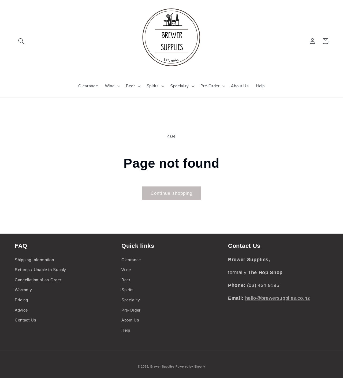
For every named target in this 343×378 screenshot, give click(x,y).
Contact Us (25, 320)
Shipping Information (34, 259)
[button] (21, 41)
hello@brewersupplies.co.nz (277, 298)
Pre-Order (131, 310)
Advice (21, 310)
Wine (126, 269)
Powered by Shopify (190, 366)
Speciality (130, 300)
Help (125, 330)
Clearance (131, 259)
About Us (130, 320)
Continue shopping (172, 193)
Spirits (127, 289)
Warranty (23, 289)
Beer (126, 280)
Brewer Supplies (163, 366)
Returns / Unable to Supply (40, 269)
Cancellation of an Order (38, 280)
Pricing (21, 300)
